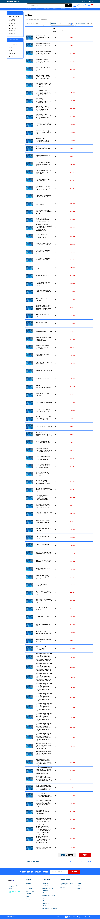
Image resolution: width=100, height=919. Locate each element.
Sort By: (28, 23)
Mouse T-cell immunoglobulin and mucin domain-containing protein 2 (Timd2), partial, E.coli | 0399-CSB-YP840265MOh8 (44, 787)
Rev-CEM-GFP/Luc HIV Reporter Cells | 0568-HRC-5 (43, 632)
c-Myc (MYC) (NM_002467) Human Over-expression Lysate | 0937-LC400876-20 (44, 188)
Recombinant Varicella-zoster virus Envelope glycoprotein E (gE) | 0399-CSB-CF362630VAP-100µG (43, 754)
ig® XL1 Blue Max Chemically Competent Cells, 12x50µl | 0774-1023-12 (43, 53)
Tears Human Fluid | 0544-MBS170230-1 (42, 355)
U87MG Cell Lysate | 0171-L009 (44, 331)
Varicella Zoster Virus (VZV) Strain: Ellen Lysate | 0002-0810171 (43, 283)
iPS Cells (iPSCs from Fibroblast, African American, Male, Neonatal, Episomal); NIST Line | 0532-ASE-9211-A (44, 93)
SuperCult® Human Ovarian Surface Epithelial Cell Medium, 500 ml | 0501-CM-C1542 (44, 458)
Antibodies (28, 9)
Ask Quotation (46, 9)
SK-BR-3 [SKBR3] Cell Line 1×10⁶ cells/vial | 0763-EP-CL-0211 (44, 593)
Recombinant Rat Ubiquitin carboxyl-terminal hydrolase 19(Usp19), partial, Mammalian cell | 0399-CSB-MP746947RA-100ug (44, 762)
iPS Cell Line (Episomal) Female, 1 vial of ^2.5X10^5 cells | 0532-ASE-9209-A (43, 140)
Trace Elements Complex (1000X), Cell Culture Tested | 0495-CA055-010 (43, 347)
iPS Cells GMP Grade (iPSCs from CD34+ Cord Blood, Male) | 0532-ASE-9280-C (44, 85)
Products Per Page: (81, 23)
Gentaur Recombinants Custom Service (14, 43)
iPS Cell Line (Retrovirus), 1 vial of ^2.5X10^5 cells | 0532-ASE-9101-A (44, 124)
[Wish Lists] (85, 5)
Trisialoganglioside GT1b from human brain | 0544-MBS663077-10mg (43, 339)
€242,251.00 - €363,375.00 (12, 24)
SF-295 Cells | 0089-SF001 (43, 616)
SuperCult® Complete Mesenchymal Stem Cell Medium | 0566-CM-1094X (43, 482)
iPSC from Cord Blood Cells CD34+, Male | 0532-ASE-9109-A (44, 69)
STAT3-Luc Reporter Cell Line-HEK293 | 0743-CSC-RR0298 (43, 553)
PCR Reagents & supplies (50, 908)
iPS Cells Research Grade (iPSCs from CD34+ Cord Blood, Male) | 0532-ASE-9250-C (44, 77)
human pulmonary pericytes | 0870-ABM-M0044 (43, 156)
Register (79, 6)
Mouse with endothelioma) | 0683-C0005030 (43, 203)
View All (11, 56)
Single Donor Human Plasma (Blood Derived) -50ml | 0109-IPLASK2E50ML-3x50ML (43, 505)
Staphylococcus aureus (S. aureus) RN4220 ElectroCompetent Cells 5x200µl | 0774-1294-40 (42, 498)
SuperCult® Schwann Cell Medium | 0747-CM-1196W (43, 442)
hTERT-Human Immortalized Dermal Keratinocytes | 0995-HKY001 (43, 164)
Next (89, 861)
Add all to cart (85, 855)
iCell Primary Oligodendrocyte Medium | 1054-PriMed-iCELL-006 (44, 148)
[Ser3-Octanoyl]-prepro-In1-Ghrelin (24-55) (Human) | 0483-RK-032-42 (44, 212)
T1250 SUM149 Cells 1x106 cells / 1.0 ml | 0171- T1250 (43, 410)
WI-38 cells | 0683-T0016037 (43, 275)
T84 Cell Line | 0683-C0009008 (44, 402)
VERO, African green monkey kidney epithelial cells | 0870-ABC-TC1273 (43, 291)
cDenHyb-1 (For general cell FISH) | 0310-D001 (43, 180)
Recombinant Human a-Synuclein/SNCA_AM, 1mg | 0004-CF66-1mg (43, 812)
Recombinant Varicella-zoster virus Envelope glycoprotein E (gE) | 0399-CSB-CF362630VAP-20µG (43, 746)
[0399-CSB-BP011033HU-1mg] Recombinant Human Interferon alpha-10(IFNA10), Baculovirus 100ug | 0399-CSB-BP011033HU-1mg (44, 227)
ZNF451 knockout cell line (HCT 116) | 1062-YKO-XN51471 (44, 244)
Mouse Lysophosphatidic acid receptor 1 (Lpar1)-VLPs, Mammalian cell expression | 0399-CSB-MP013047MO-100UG (43, 803)
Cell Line (45, 893)
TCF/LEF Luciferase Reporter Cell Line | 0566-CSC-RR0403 (43, 386)
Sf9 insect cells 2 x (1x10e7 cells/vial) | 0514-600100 (43, 521)
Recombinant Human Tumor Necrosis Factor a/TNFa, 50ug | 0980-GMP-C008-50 (44, 847)
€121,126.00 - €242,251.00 (12, 20)
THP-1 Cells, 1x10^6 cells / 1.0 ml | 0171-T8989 (44, 363)
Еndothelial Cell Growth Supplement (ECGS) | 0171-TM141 (43, 37)
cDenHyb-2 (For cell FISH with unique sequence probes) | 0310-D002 (43, 172)
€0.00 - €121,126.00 (14, 16)
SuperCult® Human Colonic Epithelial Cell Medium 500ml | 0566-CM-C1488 (43, 474)
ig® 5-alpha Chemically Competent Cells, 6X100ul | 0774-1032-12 (43, 61)
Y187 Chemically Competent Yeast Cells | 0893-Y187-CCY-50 (43, 252)
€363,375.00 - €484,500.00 (12, 29)
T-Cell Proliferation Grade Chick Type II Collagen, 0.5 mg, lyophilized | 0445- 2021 (44, 418)
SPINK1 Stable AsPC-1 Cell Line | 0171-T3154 (43, 569)
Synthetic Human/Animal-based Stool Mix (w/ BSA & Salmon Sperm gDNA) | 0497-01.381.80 (44, 434)
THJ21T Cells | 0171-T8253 (43, 379)
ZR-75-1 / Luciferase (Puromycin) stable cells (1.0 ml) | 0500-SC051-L (43, 236)
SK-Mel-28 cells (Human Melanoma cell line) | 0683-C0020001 (43, 577)
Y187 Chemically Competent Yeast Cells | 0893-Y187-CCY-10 (43, 260)
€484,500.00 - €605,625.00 (12, 34)
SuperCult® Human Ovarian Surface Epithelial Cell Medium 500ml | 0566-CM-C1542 (44, 466)
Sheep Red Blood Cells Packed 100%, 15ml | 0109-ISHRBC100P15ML (44, 513)
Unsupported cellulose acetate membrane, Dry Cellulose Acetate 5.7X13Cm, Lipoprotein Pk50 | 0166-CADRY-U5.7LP (44, 307)
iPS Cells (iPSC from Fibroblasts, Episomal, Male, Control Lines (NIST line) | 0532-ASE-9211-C (43, 109)
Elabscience (12, 53)
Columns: (53, 23)
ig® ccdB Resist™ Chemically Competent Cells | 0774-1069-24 (44, 45)
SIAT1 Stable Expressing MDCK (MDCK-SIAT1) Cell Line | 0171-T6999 (44, 601)
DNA (44, 898)
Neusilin (36, 9)
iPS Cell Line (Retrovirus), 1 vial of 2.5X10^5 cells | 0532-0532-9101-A (44, 132)
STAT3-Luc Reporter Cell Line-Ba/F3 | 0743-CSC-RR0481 (43, 561)
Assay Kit (45, 883)
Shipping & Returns (59, 9)
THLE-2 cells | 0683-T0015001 (44, 371)
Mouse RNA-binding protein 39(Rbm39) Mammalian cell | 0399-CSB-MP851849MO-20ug (44, 795)
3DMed (10, 47)
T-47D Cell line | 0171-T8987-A (44, 426)
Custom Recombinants (49, 895)
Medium (45, 906)
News (79, 9)
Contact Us (71, 9)
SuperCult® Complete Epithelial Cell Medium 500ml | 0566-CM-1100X (44, 490)
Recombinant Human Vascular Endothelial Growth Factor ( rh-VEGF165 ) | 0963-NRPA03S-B (44, 820)
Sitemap (28, 899)
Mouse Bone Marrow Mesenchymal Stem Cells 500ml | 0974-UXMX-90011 (43, 219)
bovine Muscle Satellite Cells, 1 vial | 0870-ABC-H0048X (44, 195)
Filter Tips (46, 903)
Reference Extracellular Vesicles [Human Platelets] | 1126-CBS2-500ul (43, 648)
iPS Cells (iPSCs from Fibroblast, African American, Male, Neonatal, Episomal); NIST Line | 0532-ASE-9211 (44, 101)
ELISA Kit (45, 900)
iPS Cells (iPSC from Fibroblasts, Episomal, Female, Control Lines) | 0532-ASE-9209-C (44, 116)
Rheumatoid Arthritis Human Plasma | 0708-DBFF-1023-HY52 (43, 624)
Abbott (10, 50)
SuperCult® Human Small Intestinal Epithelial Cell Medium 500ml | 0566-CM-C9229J (44, 450)
